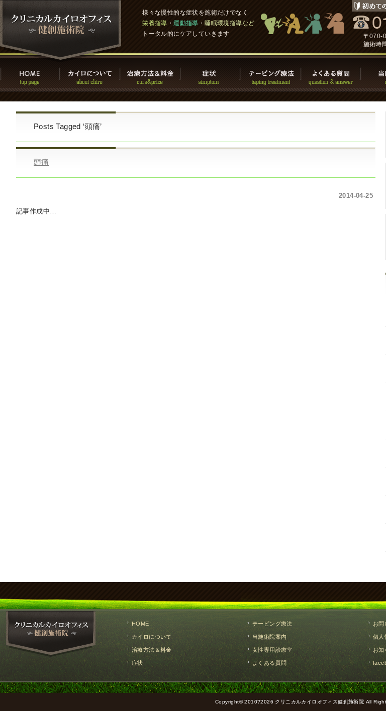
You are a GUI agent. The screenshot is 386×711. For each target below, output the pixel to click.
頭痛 (41, 162)
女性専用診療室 (272, 650)
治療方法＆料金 (152, 650)
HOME (30, 73)
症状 (211, 73)
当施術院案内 (269, 637)
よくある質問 (332, 73)
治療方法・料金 (151, 73)
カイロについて (90, 73)
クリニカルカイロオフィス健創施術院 (319, 701)
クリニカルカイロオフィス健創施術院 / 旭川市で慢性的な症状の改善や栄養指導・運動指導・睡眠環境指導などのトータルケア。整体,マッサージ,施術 (61, 31)
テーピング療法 (271, 73)
